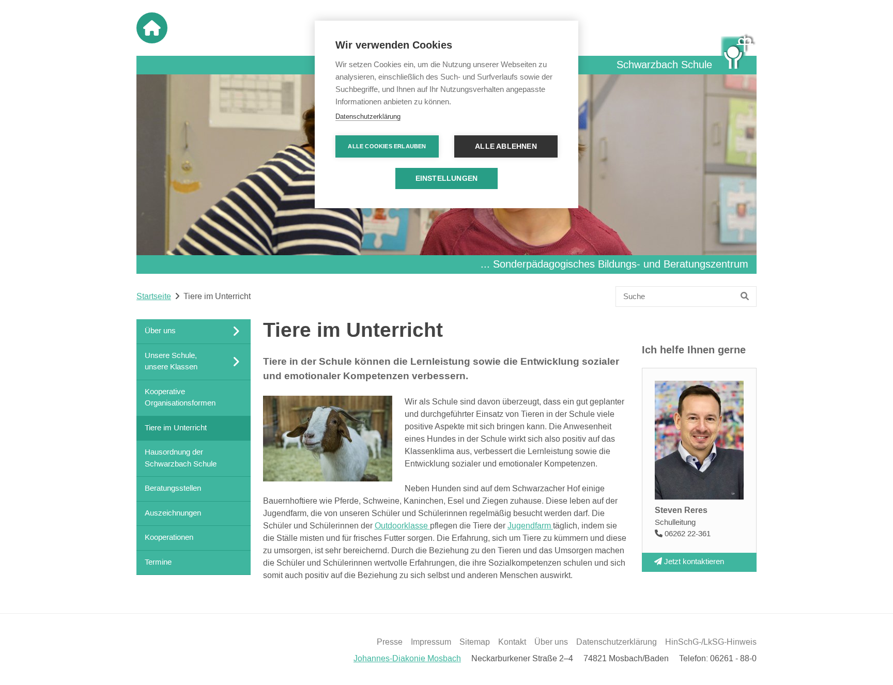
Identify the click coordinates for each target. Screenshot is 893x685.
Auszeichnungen (173, 513)
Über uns (551, 642)
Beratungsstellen (173, 488)
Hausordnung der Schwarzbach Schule (181, 458)
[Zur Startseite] (151, 27)
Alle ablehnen (506, 146)
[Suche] (745, 296)
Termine (158, 562)
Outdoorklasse (402, 526)
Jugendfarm (530, 526)
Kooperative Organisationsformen (180, 397)
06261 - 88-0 (733, 658)
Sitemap (474, 642)
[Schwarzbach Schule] (738, 51)
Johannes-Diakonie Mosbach (407, 658)
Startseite (153, 296)
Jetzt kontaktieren (693, 562)
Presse (390, 642)
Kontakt (512, 642)
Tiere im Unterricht (176, 427)
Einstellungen (446, 178)
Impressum (431, 642)
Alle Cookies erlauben (387, 146)
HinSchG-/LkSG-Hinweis (711, 642)
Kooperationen (169, 537)
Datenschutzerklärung (616, 642)
